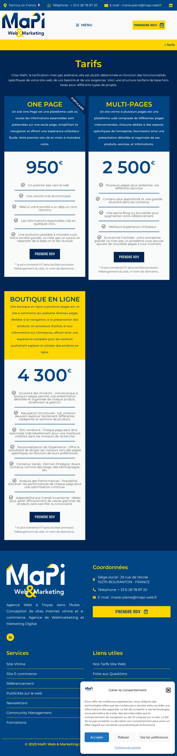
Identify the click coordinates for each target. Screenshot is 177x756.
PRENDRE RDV (45, 254)
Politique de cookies (128, 747)
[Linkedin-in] (10, 637)
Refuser (123, 737)
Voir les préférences (154, 737)
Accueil (157, 45)
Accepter (96, 737)
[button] (168, 690)
